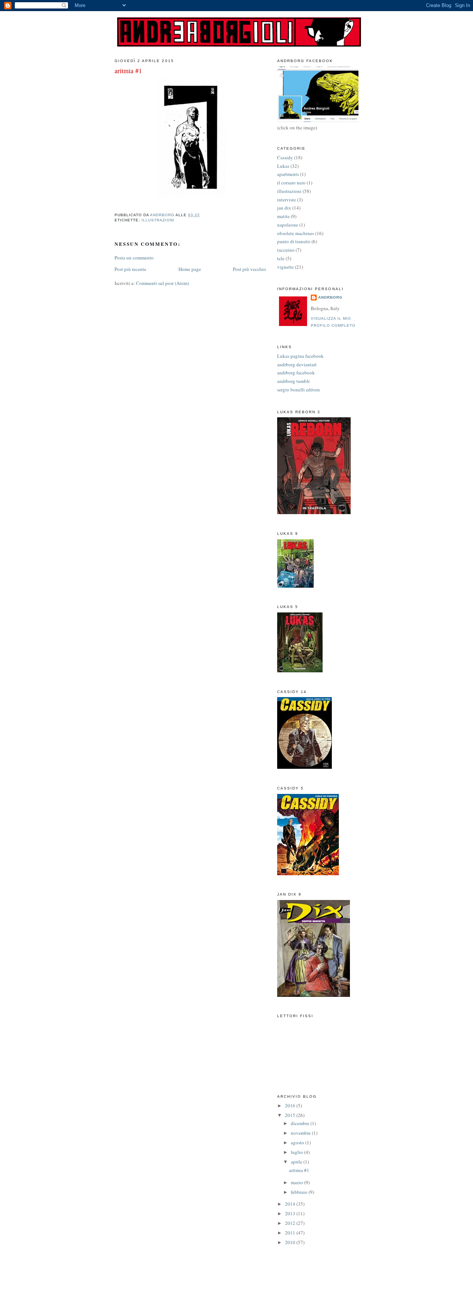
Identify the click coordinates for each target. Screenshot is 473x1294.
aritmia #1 (299, 1170)
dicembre (300, 1123)
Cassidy (285, 157)
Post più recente (130, 269)
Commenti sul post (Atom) (162, 283)
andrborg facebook (296, 372)
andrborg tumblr (293, 381)
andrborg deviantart (297, 364)
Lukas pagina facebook (300, 356)
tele (281, 258)
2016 (290, 1105)
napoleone (287, 224)
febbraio (300, 1192)
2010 (290, 1242)
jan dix (284, 207)
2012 (290, 1223)
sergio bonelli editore (298, 389)
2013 (290, 1213)
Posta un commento (134, 257)
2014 (290, 1203)
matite (283, 216)
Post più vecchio (249, 269)
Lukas (283, 166)
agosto (298, 1142)
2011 (290, 1232)
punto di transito (293, 241)
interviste (286, 199)
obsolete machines (295, 233)
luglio (297, 1152)
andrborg (330, 297)
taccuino (286, 250)
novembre (301, 1133)
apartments (288, 174)
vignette (285, 267)
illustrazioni (158, 220)
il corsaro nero (291, 182)
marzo (297, 1182)
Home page (189, 269)
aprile (297, 1161)
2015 (290, 1115)
